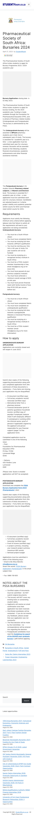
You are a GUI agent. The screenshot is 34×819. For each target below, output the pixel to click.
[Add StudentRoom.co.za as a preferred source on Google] (8, 55)
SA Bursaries (10, 644)
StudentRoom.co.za (22, 812)
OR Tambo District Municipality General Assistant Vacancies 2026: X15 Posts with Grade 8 (17, 756)
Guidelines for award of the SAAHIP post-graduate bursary (18, 636)
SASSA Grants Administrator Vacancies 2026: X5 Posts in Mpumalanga (13, 783)
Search (5, 697)
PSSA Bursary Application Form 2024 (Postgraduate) (15, 488)
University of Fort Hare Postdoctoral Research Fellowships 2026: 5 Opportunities (16, 799)
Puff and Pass (23, 651)
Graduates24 (12, 651)
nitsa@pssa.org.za (10, 564)
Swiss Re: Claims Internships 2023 (17, 654)
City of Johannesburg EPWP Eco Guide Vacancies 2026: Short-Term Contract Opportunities (17, 766)
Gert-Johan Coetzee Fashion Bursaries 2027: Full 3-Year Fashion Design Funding (17, 732)
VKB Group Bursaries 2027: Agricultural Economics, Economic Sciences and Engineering (17, 723)
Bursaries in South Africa (14, 648)
